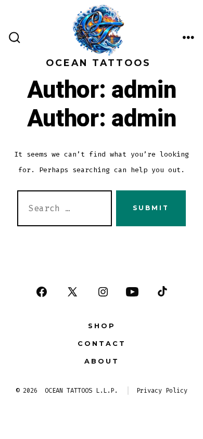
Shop (102, 326)
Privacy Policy (161, 390)
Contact (102, 343)
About (101, 361)
